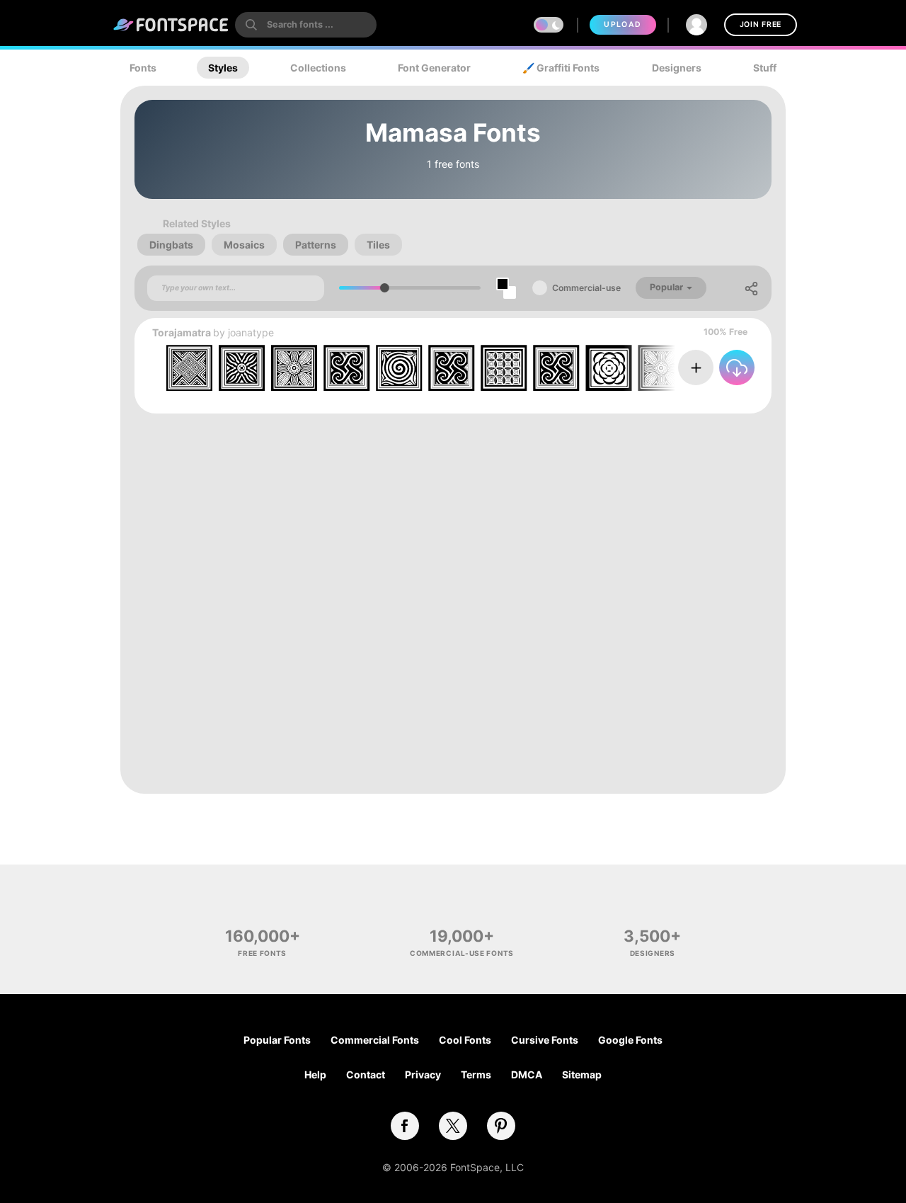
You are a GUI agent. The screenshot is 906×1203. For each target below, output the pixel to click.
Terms (476, 1074)
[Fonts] (171, 24)
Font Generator (434, 68)
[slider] (384, 287)
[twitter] (453, 1126)
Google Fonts (630, 1040)
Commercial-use (586, 288)
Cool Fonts (465, 1040)
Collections (318, 68)
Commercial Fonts (375, 1040)
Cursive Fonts (544, 1040)
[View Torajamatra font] (451, 368)
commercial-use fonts (462, 953)
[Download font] (737, 367)
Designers (676, 68)
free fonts (262, 953)
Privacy (423, 1074)
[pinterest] (501, 1126)
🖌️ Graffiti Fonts (561, 68)
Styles (223, 68)
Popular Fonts (277, 1040)
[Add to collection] (695, 367)
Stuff (764, 68)
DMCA (526, 1074)
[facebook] (405, 1126)
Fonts (143, 68)
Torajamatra (181, 332)
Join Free (760, 24)
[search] (306, 25)
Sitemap (582, 1074)
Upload (622, 24)
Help (315, 1074)
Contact (365, 1074)
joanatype (251, 332)
